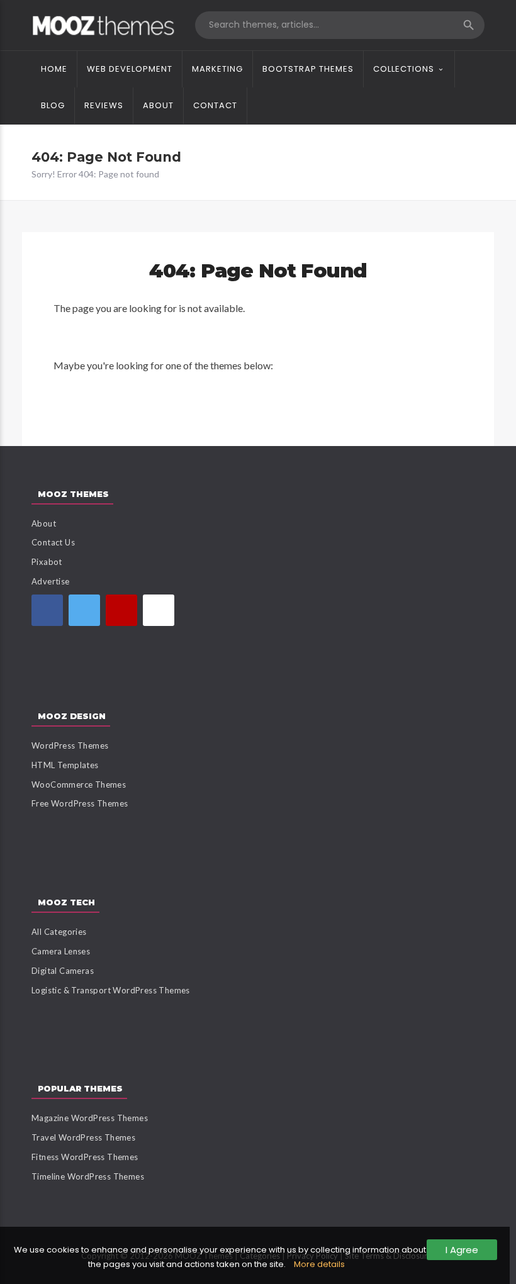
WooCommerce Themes (78, 784)
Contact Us (53, 542)
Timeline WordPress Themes (87, 1176)
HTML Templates (65, 765)
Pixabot (46, 562)
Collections (403, 69)
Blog (53, 105)
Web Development (129, 69)
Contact (215, 105)
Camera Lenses (60, 951)
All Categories (59, 932)
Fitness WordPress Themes (84, 1157)
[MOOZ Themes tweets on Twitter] (84, 610)
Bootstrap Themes (308, 69)
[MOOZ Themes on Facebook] (47, 610)
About (158, 105)
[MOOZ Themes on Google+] (158, 610)
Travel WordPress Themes (83, 1137)
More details (319, 1264)
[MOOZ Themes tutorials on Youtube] (121, 610)
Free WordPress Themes (79, 803)
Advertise (50, 581)
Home (54, 69)
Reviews (103, 105)
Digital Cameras (62, 971)
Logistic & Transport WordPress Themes (110, 990)
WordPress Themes (69, 745)
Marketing (217, 69)
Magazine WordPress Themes (89, 1118)
